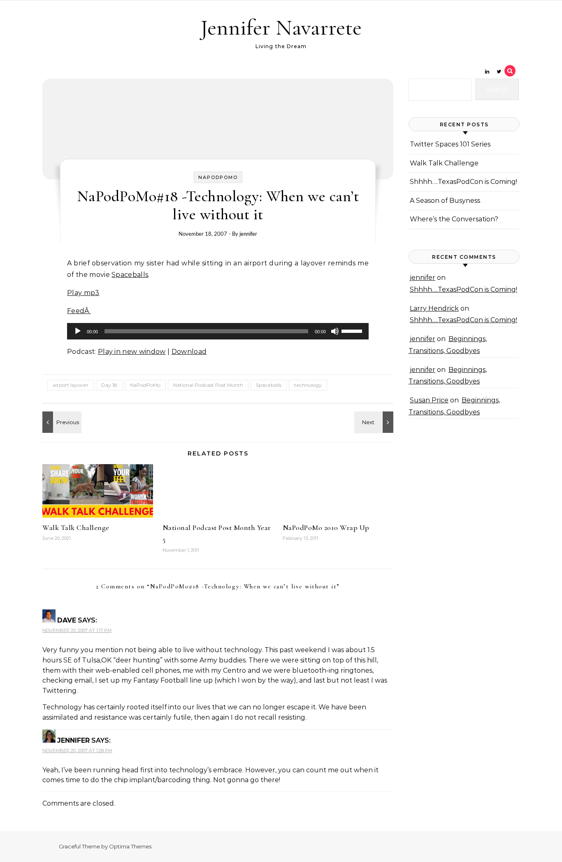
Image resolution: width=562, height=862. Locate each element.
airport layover (70, 385)
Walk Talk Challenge (75, 527)
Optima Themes (130, 846)
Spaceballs (129, 275)
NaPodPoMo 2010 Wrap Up (326, 527)
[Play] (78, 331)
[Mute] (335, 331)
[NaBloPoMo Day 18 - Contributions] (60, 422)
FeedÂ (79, 311)
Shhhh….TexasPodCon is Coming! (463, 182)
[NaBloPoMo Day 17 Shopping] (374, 422)
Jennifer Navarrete (281, 27)
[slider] (353, 330)
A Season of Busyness (445, 200)
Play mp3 (83, 293)
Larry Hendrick (434, 308)
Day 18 (109, 385)
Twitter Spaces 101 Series (450, 144)
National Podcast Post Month (208, 385)
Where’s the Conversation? (454, 219)
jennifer (248, 233)
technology (308, 385)
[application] (218, 331)
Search (497, 89)
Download (189, 351)
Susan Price (429, 400)
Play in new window (132, 351)
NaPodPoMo (218, 177)
